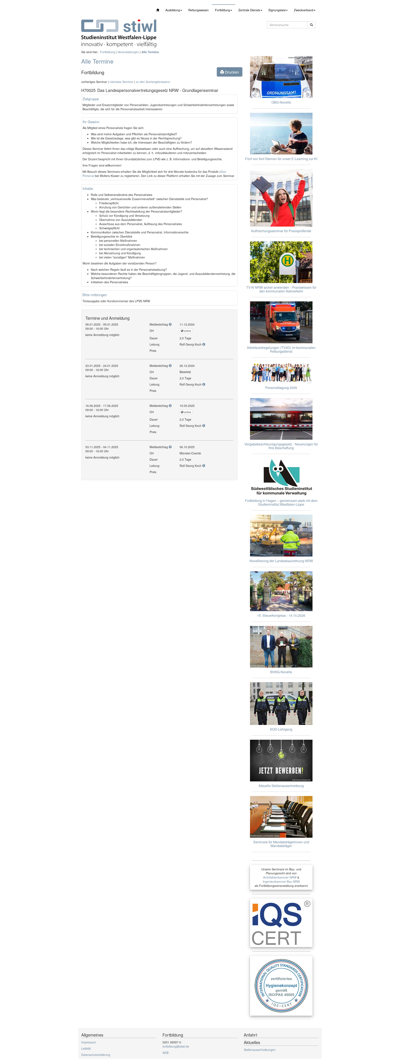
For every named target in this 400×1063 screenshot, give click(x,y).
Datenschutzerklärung (95, 1055)
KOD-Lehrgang (281, 729)
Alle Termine (150, 52)
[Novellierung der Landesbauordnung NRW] (281, 536)
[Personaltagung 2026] (281, 372)
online (187, 330)
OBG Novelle (281, 102)
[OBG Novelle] (281, 77)
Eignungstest (277, 10)
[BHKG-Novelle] (281, 647)
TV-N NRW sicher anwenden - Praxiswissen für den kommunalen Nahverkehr (281, 289)
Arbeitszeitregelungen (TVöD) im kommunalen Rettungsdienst (281, 349)
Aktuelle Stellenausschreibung (281, 785)
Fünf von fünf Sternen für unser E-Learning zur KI (281, 158)
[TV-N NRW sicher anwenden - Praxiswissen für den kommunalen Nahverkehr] (281, 262)
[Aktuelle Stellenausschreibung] (281, 760)
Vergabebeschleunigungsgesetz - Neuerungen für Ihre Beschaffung (281, 446)
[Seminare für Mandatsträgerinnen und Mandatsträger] (281, 817)
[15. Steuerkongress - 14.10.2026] (281, 591)
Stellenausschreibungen (259, 1050)
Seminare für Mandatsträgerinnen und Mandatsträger (281, 844)
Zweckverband (303, 10)
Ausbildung (172, 10)
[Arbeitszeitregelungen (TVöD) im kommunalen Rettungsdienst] (281, 322)
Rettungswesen (198, 10)
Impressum (88, 1042)
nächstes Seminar (121, 82)
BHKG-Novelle (281, 671)
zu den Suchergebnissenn (153, 82)
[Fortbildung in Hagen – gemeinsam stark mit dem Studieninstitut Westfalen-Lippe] (281, 477)
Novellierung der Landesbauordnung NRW (281, 560)
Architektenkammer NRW (279, 877)
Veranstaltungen (128, 52)
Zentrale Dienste (249, 10)
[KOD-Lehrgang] (281, 703)
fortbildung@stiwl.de (175, 1046)
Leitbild (86, 1048)
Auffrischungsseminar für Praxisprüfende (281, 230)
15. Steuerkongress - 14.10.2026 (281, 615)
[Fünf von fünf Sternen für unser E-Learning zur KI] (281, 133)
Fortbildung (222, 10)
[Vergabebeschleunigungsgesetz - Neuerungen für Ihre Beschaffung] (281, 419)
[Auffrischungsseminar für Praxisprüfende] (281, 198)
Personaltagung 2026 (281, 387)
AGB (165, 1052)
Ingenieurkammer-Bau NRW (281, 881)
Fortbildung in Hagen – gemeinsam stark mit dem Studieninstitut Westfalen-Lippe (281, 502)
